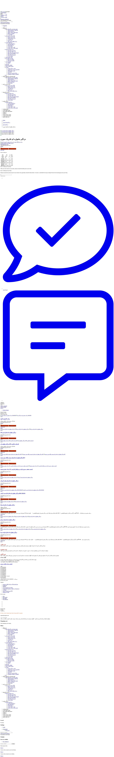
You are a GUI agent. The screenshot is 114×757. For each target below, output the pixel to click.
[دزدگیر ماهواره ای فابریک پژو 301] (21, 429)
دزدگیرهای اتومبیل (8, 42)
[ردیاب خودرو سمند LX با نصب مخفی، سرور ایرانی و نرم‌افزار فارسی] (28, 465)
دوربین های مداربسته (9, 49)
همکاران (4, 589)
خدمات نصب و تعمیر (7, 115)
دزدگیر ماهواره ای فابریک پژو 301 (8, 432)
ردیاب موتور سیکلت (11, 38)
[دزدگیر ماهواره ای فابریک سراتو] (20, 516)
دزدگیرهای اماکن (11, 31)
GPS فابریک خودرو (11, 36)
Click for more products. (5, 22)
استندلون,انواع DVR (11, 53)
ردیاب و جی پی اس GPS (10, 35)
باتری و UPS (10, 34)
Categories (5, 25)
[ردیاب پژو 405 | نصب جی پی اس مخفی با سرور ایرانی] (57, 142)
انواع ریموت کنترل (8, 57)
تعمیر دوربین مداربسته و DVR (13, 69)
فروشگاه (4, 27)
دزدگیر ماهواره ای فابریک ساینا (7, 505)
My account (5, 597)
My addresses (5, 599)
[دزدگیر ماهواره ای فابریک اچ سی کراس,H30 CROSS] (22, 490)
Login (4, 727)
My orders (5, 598)
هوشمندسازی (5, 108)
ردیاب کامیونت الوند (5, 418)
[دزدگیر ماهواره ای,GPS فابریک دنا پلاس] (16, 440)
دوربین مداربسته (6, 92)
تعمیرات (6, 67)
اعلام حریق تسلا (11, 59)
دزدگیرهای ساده (11, 44)
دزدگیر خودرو (5, 101)
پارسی (8, 730)
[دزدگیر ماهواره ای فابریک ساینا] (57, 143)
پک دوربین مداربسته (11, 50)
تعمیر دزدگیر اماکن (11, 70)
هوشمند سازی (8, 61)
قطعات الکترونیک (8, 65)
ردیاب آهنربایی (10, 39)
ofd (5, 75)
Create (13, 743)
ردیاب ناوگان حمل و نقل (12, 41)
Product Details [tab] (6, 410)
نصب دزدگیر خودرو (11, 47)
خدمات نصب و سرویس (12, 73)
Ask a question (13, 148)
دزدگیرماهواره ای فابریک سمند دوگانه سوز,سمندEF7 (12, 457)
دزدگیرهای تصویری (11, 43)
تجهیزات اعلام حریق (9, 58)
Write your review (5, 148)
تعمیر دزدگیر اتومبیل (12, 68)
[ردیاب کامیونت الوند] (15, 415)
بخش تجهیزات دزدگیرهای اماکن (11, 29)
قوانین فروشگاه (6, 592)
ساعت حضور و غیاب (9, 66)
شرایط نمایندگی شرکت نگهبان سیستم (10, 584)
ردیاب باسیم (10, 40)
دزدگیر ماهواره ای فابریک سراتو (7, 519)
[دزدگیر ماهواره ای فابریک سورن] (7, 130)
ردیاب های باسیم (6, 116)
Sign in (1, 747)
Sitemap (4, 586)
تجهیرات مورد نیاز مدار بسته (13, 52)
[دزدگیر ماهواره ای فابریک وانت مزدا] (23, 529)
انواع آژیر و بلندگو (11, 33)
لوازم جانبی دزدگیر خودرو (13, 48)
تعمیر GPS (10, 71)
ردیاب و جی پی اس (6, 84)
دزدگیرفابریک (10, 45)
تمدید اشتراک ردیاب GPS (8, 587)
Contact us (5, 585)
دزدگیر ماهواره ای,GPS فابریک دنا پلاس (9, 444)
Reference (2, 413)
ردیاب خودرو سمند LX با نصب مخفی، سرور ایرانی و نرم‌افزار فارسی (16, 469)
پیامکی (9, 62)
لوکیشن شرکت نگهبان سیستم (6, 564)
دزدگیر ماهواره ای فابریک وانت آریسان (9, 480)
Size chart (2, 150)
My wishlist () (6, 741)
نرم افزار (7, 63)
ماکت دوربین (10, 56)
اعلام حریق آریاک (11, 60)
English (6, 729)
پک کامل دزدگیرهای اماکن (13, 30)
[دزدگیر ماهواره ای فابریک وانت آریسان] (16, 477)
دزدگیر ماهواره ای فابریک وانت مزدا (8, 532)
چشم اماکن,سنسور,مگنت (13, 32)
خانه (6, 26)
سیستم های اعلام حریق (7, 111)
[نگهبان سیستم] (3, 14)
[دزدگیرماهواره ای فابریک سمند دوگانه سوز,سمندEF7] (32, 454)
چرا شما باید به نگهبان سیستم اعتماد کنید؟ (11, 588)
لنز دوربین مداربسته (11, 54)
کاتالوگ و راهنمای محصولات (13, 74)
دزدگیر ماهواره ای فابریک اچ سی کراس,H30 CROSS (12, 493)
